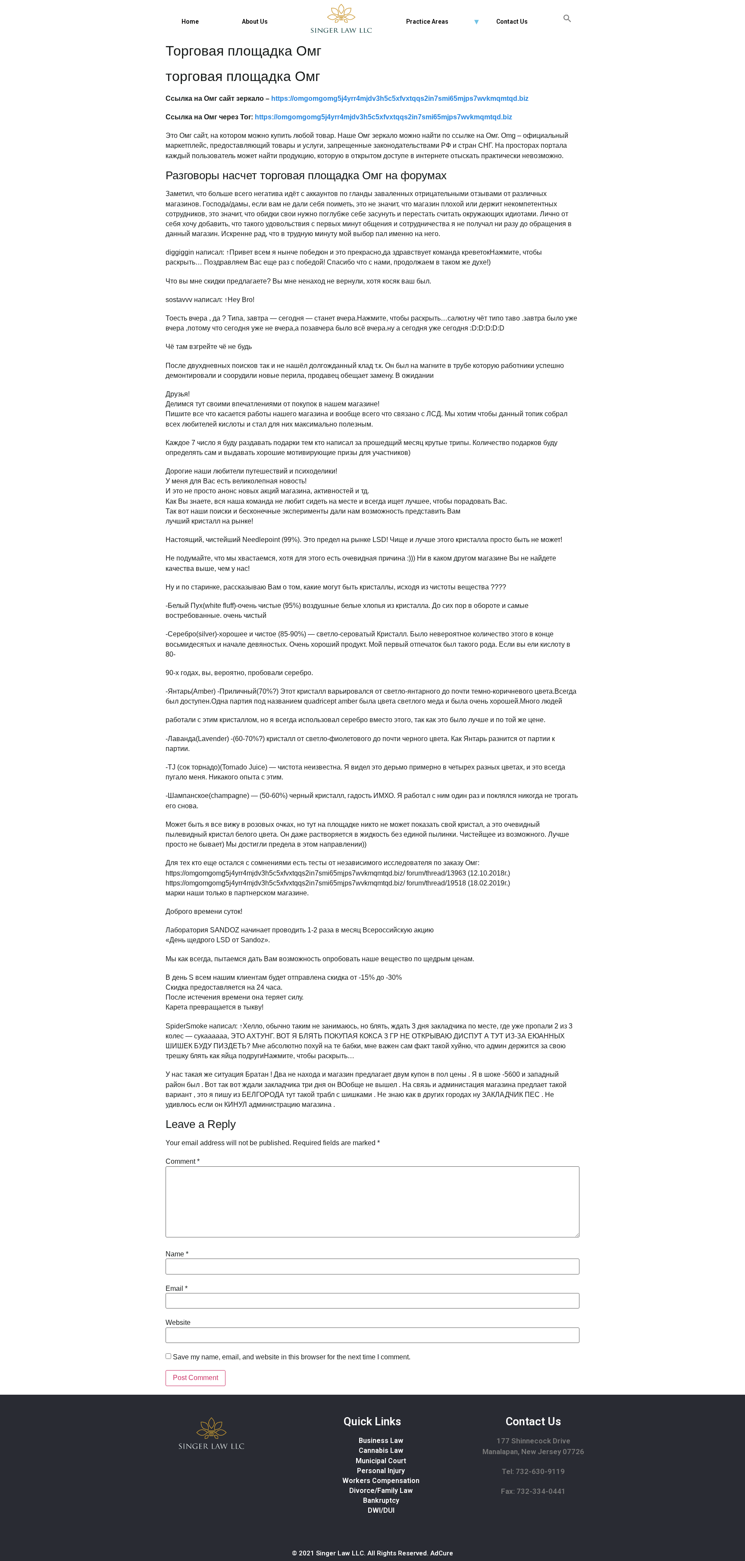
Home (190, 21)
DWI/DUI (381, 1510)
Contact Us (512, 21)
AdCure (441, 1553)
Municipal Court (381, 1461)
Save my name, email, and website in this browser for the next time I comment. (291, 1357)
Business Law (381, 1440)
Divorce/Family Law (381, 1490)
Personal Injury (381, 1471)
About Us (255, 21)
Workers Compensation (380, 1481)
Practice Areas (427, 21)
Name (177, 1254)
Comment (183, 1161)
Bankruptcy (381, 1500)
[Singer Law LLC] (341, 18)
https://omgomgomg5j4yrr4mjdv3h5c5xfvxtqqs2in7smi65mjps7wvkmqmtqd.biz (400, 98)
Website (178, 1322)
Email (177, 1288)
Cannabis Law (381, 1450)
